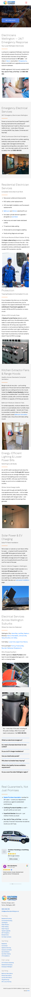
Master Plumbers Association (12, 797)
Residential (4, 944)
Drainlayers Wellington (7, 967)
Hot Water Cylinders (6, 937)
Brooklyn (8, 638)
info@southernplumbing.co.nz (10, 911)
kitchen (15, 211)
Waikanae (10, 648)
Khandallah (14, 636)
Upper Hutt (19, 642)
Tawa (3, 638)
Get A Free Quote (10, 20)
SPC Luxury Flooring (6, 981)
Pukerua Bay (20, 646)
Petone (25, 642)
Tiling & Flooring (5, 979)
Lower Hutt (12, 642)
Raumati (4, 648)
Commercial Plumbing (7, 920)
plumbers (15, 217)
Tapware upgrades (6, 931)
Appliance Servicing (6, 948)
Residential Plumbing (7, 918)
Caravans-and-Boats (7, 950)
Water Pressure (5, 929)
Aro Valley (14, 638)
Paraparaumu (23, 61)
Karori (8, 61)
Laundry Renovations (7, 977)
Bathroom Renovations (7, 973)
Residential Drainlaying (7, 965)
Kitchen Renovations (6, 975)
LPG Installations (6, 956)
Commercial (4, 946)
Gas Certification (6, 952)
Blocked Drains (5, 935)
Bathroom (7, 211)
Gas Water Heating (6, 954)
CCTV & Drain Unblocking (8, 962)
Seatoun (26, 633)
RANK (28, 990)
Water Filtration (5, 924)
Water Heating (5, 927)
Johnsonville (23, 636)
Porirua (13, 646)
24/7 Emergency (5, 933)
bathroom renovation (21, 415)
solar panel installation (22, 580)
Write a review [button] (13, 859)
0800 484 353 (6, 909)
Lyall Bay (20, 633)
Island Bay (14, 633)
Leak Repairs (5, 922)
